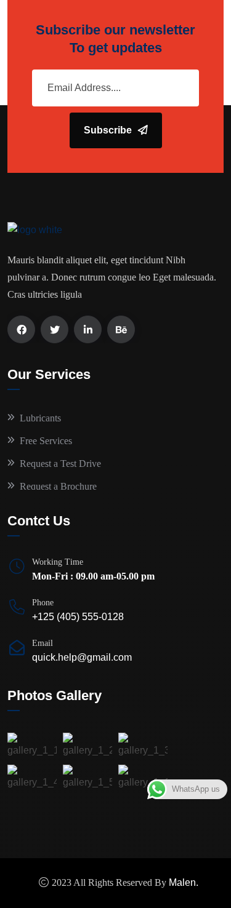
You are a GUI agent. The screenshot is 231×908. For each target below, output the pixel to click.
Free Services (46, 441)
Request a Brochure (58, 486)
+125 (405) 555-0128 (78, 616)
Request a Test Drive (60, 463)
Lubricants (40, 418)
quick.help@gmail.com (82, 657)
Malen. (183, 882)
